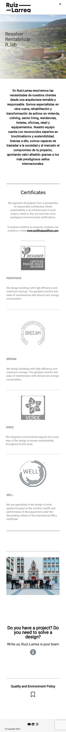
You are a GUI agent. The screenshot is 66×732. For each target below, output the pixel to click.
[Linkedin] (33, 724)
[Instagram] (37, 724)
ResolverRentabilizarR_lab (17, 39)
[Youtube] (29, 724)
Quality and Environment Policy (33, 686)
